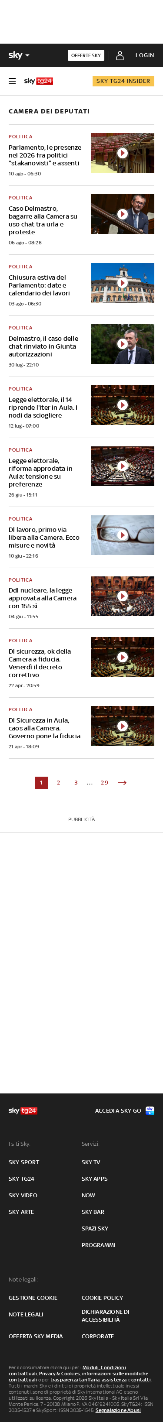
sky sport (24, 1162)
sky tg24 (22, 1178)
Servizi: (91, 1144)
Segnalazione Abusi (118, 1410)
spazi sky (95, 1228)
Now (89, 1195)
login (145, 55)
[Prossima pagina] (122, 782)
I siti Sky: (19, 1144)
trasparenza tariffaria (75, 1380)
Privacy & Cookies (59, 1374)
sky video (23, 1195)
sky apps (95, 1178)
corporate (98, 1336)
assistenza (114, 1380)
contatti (141, 1380)
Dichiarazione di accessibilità (106, 1316)
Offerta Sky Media (36, 1336)
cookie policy (102, 1298)
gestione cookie (33, 1298)
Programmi (99, 1245)
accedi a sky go (118, 1110)
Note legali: (23, 1279)
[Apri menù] (12, 81)
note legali (26, 1314)
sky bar (93, 1212)
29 (105, 782)
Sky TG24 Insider (123, 81)
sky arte (21, 1212)
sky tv (91, 1162)
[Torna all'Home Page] (38, 81)
